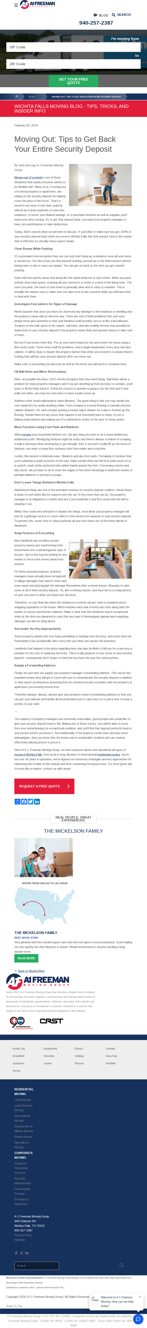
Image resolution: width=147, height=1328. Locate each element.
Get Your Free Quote (73, 81)
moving (26, 434)
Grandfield (18, 1056)
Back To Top (14, 1306)
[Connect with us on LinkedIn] (27, 1253)
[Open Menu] (16, 5)
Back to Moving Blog (31, 971)
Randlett (110, 1063)
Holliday (79, 1056)
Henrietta (49, 1056)
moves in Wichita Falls (28, 754)
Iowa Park (111, 1056)
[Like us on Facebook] (16, 1253)
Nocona (79, 1063)
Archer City (19, 1048)
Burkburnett (50, 1048)
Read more (26, 958)
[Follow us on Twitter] (21, 1253)
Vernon (17, 1070)
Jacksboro (18, 1063)
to (137, 56)
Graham (110, 1048)
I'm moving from (125, 39)
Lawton (48, 1063)
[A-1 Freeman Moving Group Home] (37, 4)
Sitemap (19, 1239)
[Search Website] (121, 1266)
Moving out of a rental (28, 177)
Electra (79, 1048)
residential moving (108, 754)
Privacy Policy (23, 1235)
